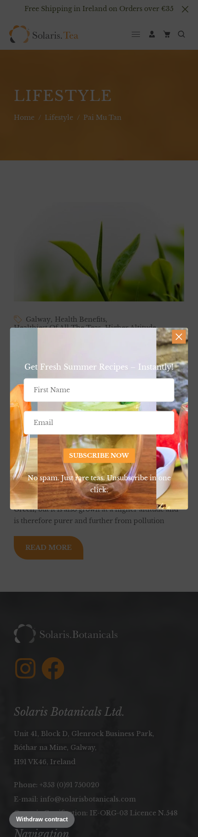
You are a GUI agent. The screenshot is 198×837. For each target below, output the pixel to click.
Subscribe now (99, 456)
